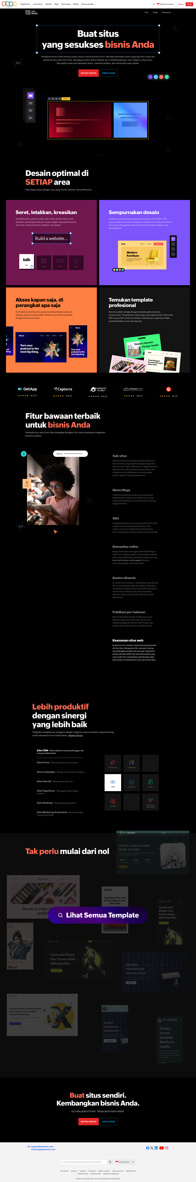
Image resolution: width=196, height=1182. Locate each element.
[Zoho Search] (154, 4)
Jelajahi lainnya (75, 735)
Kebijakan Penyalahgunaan (111, 1173)
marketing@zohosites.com (43, 1149)
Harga (155, 12)
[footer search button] (110, 1162)
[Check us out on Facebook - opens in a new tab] (147, 1148)
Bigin (56, 4)
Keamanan (74, 1171)
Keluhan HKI (92, 1171)
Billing (75, 4)
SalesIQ (48, 4)
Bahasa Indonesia (167, 4)
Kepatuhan (83, 1171)
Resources (166, 12)
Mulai (189, 4)
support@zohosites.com (42, 1146)
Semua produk (87, 4)
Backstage (66, 4)
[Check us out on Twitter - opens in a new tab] (152, 1148)
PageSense (25, 4)
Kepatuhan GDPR (96, 1173)
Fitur (146, 12)
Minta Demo (108, 73)
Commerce (37, 4)
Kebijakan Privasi (131, 1171)
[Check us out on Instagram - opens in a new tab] (166, 1148)
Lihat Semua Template (102, 915)
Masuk (181, 4)
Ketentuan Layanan (118, 1171)
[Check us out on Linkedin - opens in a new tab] (156, 1148)
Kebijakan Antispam (104, 1171)
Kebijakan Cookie (83, 1173)
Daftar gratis (88, 73)
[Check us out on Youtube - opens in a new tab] (161, 1148)
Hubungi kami (64, 1171)
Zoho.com (9, 4)
